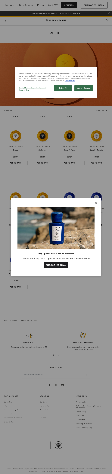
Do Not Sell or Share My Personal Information (32, 89)
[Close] (96, 203)
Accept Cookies (83, 88)
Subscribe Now (56, 265)
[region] (56, 82)
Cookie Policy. (70, 81)
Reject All (63, 88)
